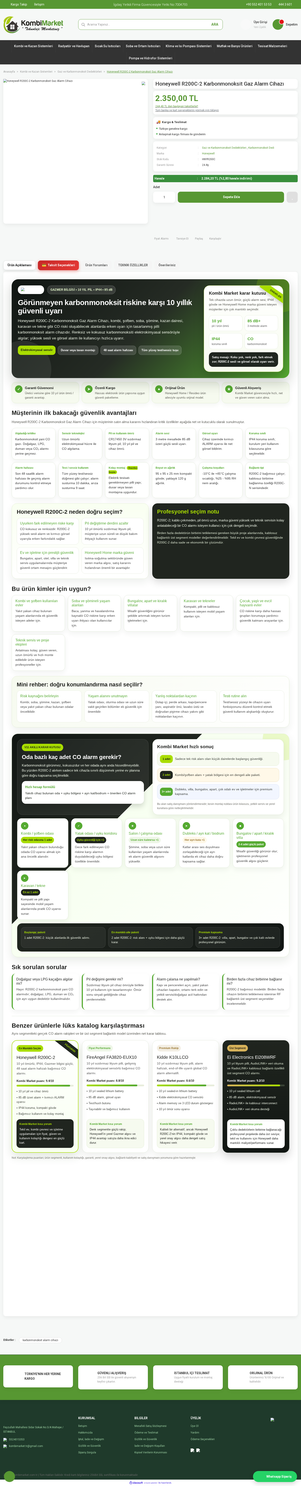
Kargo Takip (18, 4)
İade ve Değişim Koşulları (149, 1445)
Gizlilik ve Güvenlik (89, 1445)
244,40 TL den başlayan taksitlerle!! (176, 106)
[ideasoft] (136, 1483)
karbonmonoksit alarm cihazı (40, 1340)
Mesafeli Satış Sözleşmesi (150, 1426)
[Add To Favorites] (292, 197)
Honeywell (208, 153)
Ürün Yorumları (96, 265)
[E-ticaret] (151, 1483)
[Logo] (33, 24)
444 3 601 (285, 4)
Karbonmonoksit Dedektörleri (266, 147)
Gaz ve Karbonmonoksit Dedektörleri (224, 147)
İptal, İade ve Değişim (91, 1439)
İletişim (38, 4)
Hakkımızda (85, 1432)
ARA (214, 24)
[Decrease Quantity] (158, 197)
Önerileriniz (167, 265)
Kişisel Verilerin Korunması (150, 1452)
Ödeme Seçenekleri (203, 1439)
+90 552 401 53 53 (259, 4)
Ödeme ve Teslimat (146, 1432)
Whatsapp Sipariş (279, 1476)
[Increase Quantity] (169, 197)
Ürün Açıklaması (19, 265)
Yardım (195, 1432)
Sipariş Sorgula (87, 1452)
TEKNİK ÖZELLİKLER (133, 265)
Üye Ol (195, 1426)
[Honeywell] (285, 156)
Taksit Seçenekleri (61, 265)
